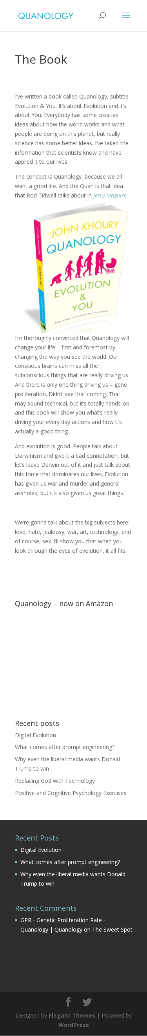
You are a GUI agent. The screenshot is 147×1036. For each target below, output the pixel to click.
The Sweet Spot (112, 929)
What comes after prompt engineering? (64, 747)
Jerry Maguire (110, 195)
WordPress (73, 1025)
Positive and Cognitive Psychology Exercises (71, 793)
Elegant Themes (72, 1015)
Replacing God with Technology (55, 780)
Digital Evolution (35, 735)
